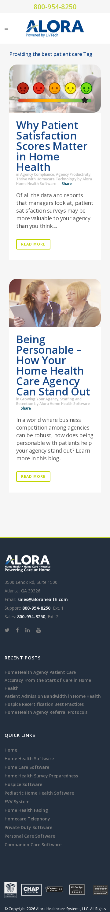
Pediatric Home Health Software (39, 793)
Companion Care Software (33, 844)
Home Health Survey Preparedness (41, 776)
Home (11, 750)
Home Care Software (27, 767)
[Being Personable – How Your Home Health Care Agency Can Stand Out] (55, 303)
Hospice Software (23, 784)
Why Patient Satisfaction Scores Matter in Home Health (51, 146)
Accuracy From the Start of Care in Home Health (48, 684)
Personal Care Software (30, 836)
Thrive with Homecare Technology (46, 179)
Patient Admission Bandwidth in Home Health (53, 696)
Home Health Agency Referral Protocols (46, 712)
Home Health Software (29, 758)
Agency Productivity (73, 174)
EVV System (17, 801)
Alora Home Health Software (54, 181)
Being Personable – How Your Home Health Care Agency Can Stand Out (53, 365)
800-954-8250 (55, 6)
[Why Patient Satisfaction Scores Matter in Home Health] (55, 89)
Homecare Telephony (27, 819)
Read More (33, 244)
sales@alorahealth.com (42, 599)
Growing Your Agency (39, 399)
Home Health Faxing (26, 810)
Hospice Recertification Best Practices (44, 704)
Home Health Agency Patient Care (40, 672)
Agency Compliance (37, 174)
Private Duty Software (28, 827)
